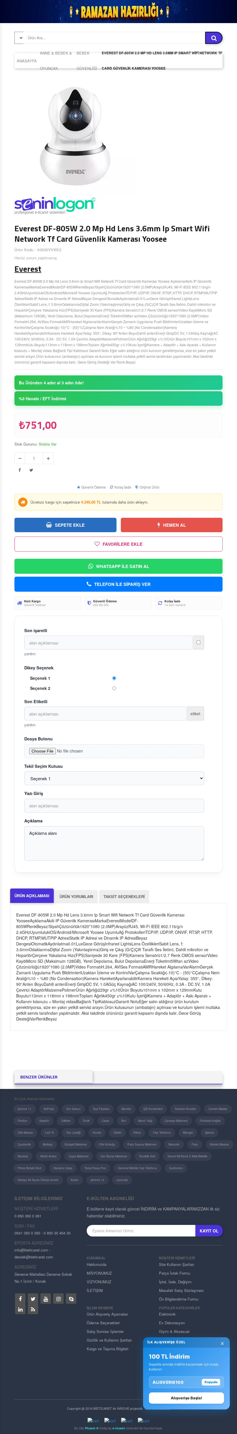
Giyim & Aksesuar (174, 1331)
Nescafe (174, 1144)
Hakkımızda (96, 1264)
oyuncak (122, 1180)
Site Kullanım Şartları (176, 1264)
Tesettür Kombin (185, 1109)
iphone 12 (97, 1180)
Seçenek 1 (40, 678)
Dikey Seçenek (38, 668)
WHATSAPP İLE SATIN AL (122, 566)
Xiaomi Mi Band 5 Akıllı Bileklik (187, 1156)
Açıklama (33, 821)
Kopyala (211, 1382)
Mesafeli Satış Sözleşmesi (181, 1290)
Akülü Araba (48, 1156)
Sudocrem (176, 1168)
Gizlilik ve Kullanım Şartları (109, 1340)
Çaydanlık (24, 1144)
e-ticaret (118, 1428)
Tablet (117, 1133)
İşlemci (209, 1133)
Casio (105, 1121)
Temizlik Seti (147, 1156)
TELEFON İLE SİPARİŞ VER (122, 584)
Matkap (48, 1144)
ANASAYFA (27, 61)
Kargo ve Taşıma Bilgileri (107, 1348)
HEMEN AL (174, 525)
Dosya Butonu (38, 739)
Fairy (195, 1144)
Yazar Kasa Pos (95, 1168)
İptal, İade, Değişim (175, 1281)
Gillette (66, 1121)
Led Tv (49, 1133)
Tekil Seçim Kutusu (43, 766)
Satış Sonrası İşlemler (105, 1331)
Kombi (97, 1133)
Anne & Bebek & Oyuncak (56, 60)
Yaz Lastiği (73, 1133)
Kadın (75, 1180)
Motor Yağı (145, 1121)
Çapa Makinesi (78, 1156)
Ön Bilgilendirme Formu (178, 1299)
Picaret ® (92, 1428)
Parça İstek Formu (174, 1273)
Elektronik (167, 1314)
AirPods (49, 1109)
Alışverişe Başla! (186, 1398)
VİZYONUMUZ (99, 1281)
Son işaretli (35, 630)
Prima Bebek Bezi (29, 1168)
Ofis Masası (25, 1133)
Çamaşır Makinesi (176, 1121)
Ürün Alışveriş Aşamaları (107, 1314)
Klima (137, 1133)
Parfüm (22, 1121)
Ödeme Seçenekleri (103, 1322)
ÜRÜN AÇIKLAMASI (31, 895)
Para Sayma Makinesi (141, 1144)
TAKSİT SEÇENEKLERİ (124, 896)
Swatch (44, 1121)
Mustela (23, 1156)
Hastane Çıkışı (62, 1168)
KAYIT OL (209, 1231)
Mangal (188, 1133)
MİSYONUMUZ (99, 1273)
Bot (123, 1121)
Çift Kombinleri (152, 1109)
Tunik (86, 1121)
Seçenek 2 (40, 688)
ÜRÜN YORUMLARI (76, 896)
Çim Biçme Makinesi (114, 1156)
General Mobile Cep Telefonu (137, 1168)
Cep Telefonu (162, 1133)
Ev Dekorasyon (172, 1322)
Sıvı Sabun (73, 1109)
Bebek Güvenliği (87, 60)
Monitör (126, 1109)
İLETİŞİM (95, 1290)
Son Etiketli (35, 701)
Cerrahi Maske (217, 1109)
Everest (27, 269)
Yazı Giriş (33, 793)
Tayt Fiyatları (101, 1109)
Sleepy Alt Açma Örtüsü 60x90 (38, 1180)
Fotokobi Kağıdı (210, 1121)
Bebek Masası (219, 1144)
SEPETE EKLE (70, 525)
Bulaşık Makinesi (76, 1144)
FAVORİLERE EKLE (122, 544)
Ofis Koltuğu (107, 1144)
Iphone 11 (25, 1109)
